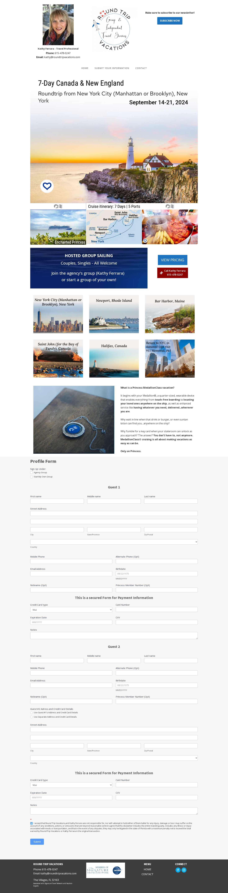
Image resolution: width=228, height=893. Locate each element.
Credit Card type (39, 604)
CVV (118, 617)
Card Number (123, 604)
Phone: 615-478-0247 (45, 869)
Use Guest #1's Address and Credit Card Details (55, 712)
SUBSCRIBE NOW (170, 20)
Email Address (37, 568)
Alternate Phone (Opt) (127, 556)
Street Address (38, 508)
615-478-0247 (58, 53)
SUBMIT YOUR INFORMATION (112, 68)
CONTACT (141, 68)
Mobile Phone (37, 556)
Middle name (94, 496)
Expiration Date (38, 617)
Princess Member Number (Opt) (133, 585)
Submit (37, 841)
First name (35, 496)
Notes (33, 629)
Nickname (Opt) (38, 585)
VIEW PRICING (172, 259)
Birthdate (121, 568)
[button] (172, 273)
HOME (84, 68)
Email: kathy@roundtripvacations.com (54, 873)
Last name (149, 496)
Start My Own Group (43, 476)
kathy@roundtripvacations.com (58, 57)
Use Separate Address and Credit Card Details (55, 717)
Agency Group (40, 472)
